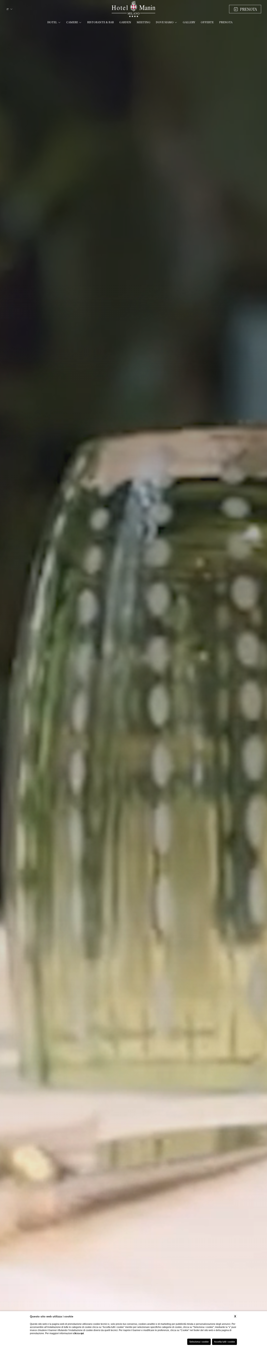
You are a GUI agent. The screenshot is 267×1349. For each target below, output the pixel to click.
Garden (125, 22)
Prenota (225, 22)
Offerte (207, 22)
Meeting (143, 22)
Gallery (189, 22)
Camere (72, 22)
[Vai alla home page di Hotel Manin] (133, 9)
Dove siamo (165, 22)
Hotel (52, 22)
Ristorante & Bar (100, 22)
